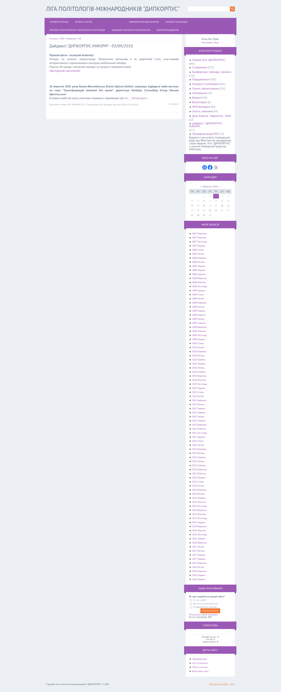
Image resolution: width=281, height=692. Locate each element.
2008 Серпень (199, 274)
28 (198, 215)
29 (204, 215)
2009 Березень (199, 302)
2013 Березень (199, 490)
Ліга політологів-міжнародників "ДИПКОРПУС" (113, 9)
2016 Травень (198, 538)
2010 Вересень (199, 376)
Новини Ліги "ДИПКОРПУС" (72, 104)
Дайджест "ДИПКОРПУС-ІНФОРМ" (206, 125)
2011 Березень (199, 400)
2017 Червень (199, 559)
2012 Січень (198, 441)
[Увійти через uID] (204, 167)
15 (204, 206)
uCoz (232, 684)
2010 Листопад (199, 384)
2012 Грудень (198, 477)
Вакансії (197, 97)
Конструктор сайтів (218, 684)
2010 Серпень (199, 372)
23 (210, 210)
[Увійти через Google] (215, 167)
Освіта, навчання (202, 111)
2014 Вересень (199, 510)
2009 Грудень (198, 339)
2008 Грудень (198, 290)
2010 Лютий (198, 347)
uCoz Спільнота (200, 663)
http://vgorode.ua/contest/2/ (64, 70)
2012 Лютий (198, 445)
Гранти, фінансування (205, 88)
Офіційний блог (199, 659)
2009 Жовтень (199, 331)
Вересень (71, 38)
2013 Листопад (199, 506)
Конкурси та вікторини (205, 84)
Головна (53, 38)
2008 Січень (198, 250)
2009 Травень (198, 311)
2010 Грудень (198, 388)
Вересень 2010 (210, 186)
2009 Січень (198, 294)
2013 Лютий (198, 486)
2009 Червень (199, 315)
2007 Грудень (198, 246)
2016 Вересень (199, 542)
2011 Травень (198, 408)
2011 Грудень (198, 437)
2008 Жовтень (199, 282)
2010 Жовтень (199, 380)
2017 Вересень (199, 563)
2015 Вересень (199, 526)
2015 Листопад (199, 534)
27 (192, 215)
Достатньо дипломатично (205, 603)
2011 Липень (198, 416)
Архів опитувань (210, 614)
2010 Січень (198, 343)
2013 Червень (199, 498)
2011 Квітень (198, 404)
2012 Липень (198, 461)
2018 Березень (199, 571)
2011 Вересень (199, 425)
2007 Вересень (199, 233)
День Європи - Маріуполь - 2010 (211, 116)
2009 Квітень (198, 307)
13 (192, 206)
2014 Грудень (198, 522)
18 (222, 206)
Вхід (216, 42)
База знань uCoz (200, 671)
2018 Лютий (198, 567)
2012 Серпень (199, 465)
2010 (62, 38)
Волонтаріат (199, 102)
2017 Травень (198, 555)
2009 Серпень (199, 323)
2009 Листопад (199, 335)
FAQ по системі (199, 667)
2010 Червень (199, 364)
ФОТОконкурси (201, 106)
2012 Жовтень (199, 473)
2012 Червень (199, 457)
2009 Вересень (199, 327)
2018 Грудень (198, 579)
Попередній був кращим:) (205, 607)
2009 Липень (198, 319)
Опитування (199, 93)
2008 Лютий (198, 254)
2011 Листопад (199, 433)
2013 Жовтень (199, 502)
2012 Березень (199, 449)
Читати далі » (139, 98)
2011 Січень (198, 392)
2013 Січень (198, 481)
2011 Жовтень (199, 429)
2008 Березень (199, 258)
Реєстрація (207, 42)
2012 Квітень (198, 453)
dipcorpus (117, 104)
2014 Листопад (199, 518)
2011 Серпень (199, 420)
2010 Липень (198, 368)
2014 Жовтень (199, 514)
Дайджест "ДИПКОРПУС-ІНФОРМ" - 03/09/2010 (91, 45)
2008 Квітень (198, 262)
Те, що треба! (199, 600)
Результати (194, 614)
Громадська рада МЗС (205, 133)
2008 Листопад (199, 286)
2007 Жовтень (199, 237)
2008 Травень (198, 266)
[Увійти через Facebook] (210, 167)
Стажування (199, 67)
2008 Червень (199, 270)
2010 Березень (199, 351)
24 (216, 210)
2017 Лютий (198, 547)
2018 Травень (198, 575)
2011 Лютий (198, 396)
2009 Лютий (198, 298)
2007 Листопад (199, 241)
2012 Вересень (199, 469)
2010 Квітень (198, 355)
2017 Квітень (198, 551)
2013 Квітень (198, 494)
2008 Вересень (199, 278)
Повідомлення (201, 79)
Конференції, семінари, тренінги (211, 72)
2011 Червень (199, 412)
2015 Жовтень (199, 530)
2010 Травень (198, 359)
